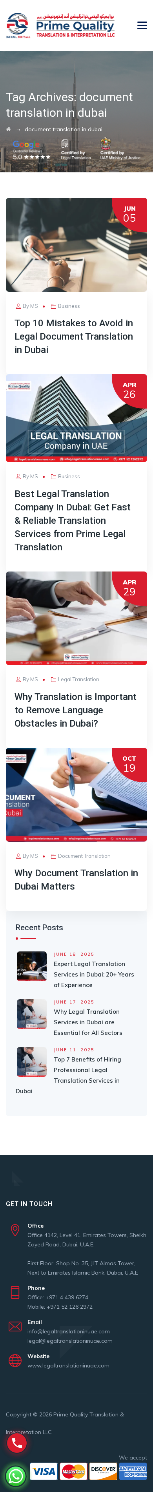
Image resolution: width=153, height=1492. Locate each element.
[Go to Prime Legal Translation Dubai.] (8, 129)
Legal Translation (78, 679)
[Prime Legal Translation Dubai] (60, 25)
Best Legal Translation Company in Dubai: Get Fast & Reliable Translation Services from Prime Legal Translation (73, 520)
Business (69, 306)
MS (34, 306)
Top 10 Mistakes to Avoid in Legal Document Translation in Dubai (74, 336)
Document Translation (84, 856)
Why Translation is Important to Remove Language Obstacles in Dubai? (76, 710)
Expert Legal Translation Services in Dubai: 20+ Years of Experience (94, 974)
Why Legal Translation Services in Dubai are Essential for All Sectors (88, 1022)
